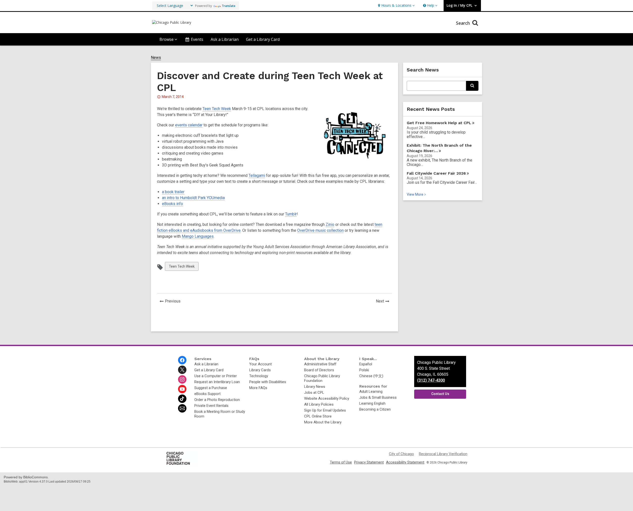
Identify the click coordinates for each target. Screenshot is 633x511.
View (417, 194)
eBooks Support (207, 394)
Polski (364, 370)
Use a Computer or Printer (215, 376)
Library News (314, 386)
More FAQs (258, 388)
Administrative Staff (320, 364)
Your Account (260, 364)
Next (384, 302)
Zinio (330, 224)
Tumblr (291, 214)
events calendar (189, 125)
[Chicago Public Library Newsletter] (182, 408)
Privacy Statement (369, 462)
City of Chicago (401, 454)
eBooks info (172, 203)
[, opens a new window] (182, 464)
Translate (228, 6)
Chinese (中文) (371, 376)
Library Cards (260, 370)
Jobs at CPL (314, 392)
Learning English (372, 403)
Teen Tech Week (217, 108)
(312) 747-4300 (431, 380)
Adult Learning (371, 391)
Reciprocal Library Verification (443, 454)
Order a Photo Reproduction (217, 399)
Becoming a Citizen (375, 409)
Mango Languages (198, 236)
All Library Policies (319, 404)
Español (365, 364)
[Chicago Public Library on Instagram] (182, 379)
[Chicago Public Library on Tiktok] (182, 399)
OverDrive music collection (320, 230)
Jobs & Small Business (378, 397)
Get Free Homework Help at (439, 122)
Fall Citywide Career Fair (436, 173)
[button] (395, 5)
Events (197, 39)
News (156, 57)
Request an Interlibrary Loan (217, 382)
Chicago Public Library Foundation (322, 378)
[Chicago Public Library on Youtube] (182, 389)
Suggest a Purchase (210, 388)
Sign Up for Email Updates (325, 410)
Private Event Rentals (211, 405)
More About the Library (322, 422)
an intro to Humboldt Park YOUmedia (193, 197)
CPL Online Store (318, 416)
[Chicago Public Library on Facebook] (182, 360)
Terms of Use (341, 462)
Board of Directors (319, 370)
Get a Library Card (263, 39)
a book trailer (173, 191)
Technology (258, 376)
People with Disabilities (267, 382)
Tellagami (257, 175)
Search (463, 23)
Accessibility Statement (405, 462)
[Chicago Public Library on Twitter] (182, 370)
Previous (174, 302)
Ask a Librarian (225, 39)
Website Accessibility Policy (326, 398)
